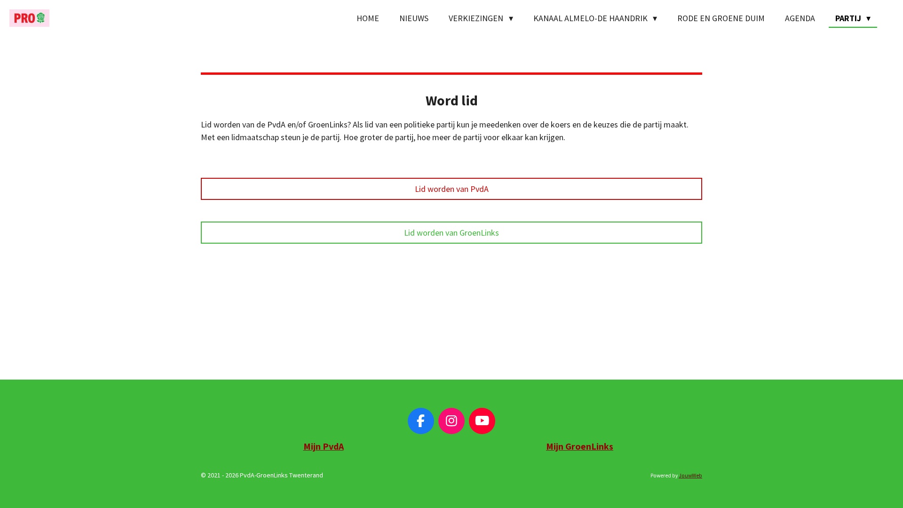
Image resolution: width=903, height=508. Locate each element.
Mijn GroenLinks (579, 446)
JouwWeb (690, 475)
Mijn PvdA (323, 446)
